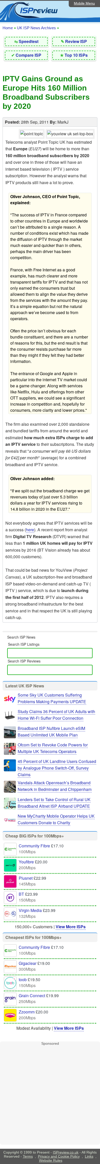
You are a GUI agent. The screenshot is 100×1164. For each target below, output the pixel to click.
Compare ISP (28, 55)
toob (23, 979)
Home (8, 28)
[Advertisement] (50, 1095)
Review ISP (76, 41)
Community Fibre (34, 846)
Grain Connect (32, 995)
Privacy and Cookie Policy (59, 1156)
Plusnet (26, 878)
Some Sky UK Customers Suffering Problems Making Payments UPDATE (52, 698)
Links (89, 1156)
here (30, 530)
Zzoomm (27, 1012)
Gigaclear (27, 963)
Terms (28, 1156)
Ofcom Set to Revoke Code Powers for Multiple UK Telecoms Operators (53, 748)
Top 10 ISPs (76, 55)
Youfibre (26, 862)
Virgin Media (30, 910)
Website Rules (50, 1160)
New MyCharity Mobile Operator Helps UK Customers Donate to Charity (56, 819)
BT (21, 894)
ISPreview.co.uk (65, 1152)
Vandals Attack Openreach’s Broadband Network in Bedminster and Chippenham (55, 786)
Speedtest (28, 41)
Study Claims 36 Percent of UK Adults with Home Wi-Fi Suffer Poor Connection (56, 715)
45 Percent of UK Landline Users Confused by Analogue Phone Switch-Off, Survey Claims (57, 767)
